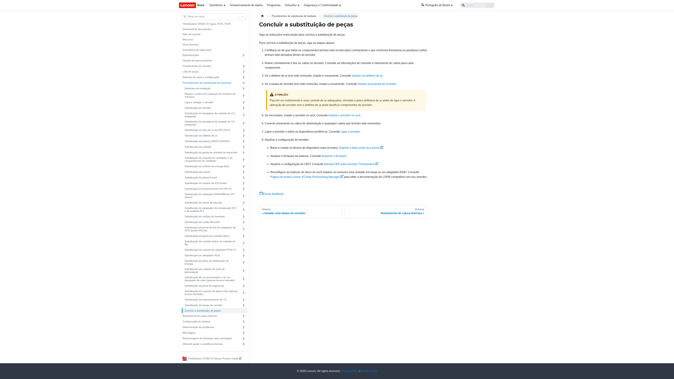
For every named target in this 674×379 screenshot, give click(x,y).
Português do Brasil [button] (437, 5)
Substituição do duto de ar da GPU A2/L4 (207, 130)
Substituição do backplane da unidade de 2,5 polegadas (210, 115)
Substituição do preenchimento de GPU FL (208, 188)
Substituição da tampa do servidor (204, 305)
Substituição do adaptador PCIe (202, 255)
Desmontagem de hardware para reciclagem (207, 338)
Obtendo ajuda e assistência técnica (203, 344)
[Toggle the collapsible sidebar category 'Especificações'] (243, 55)
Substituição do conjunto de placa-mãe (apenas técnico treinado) (211, 293)
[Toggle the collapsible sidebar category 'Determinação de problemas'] (243, 327)
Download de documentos (197, 29)
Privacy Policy (350, 371)
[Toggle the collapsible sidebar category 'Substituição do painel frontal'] (243, 177)
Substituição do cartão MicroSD (202, 222)
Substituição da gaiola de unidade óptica (207, 235)
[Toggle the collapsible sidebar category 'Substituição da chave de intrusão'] (243, 203)
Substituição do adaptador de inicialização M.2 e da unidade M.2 (210, 210)
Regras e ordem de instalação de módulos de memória (210, 95)
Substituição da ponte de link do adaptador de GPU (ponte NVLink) (210, 229)
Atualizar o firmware (334, 156)
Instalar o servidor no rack (344, 115)
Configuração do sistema (196, 321)
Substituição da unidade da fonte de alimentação (205, 271)
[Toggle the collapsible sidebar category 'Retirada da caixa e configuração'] (243, 77)
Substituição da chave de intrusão (203, 202)
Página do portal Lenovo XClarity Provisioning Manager (305, 176)
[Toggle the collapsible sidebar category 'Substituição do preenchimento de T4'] (243, 300)
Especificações (191, 55)
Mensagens (189, 332)
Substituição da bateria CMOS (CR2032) (207, 141)
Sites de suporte (192, 34)
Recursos (188, 39)
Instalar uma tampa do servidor (377, 83)
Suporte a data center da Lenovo (359, 147)
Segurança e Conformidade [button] (321, 5)
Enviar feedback (273, 193)
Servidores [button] (216, 5)
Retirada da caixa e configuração (201, 77)
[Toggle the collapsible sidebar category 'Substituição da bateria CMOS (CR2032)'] (243, 141)
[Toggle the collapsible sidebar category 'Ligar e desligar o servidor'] (243, 102)
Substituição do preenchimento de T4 (205, 299)
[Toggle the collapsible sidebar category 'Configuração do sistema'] (243, 321)
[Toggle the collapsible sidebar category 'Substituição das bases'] (243, 172)
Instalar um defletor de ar (367, 75)
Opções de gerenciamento (197, 60)
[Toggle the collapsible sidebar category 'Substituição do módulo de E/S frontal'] (243, 183)
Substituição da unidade (198, 146)
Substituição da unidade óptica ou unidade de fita (210, 243)
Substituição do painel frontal (201, 177)
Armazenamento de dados (246, 5)
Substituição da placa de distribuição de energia (207, 262)
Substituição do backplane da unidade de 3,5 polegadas (210, 123)
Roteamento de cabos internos (200, 315)
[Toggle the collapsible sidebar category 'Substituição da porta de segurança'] (243, 286)
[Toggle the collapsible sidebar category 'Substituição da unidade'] (243, 147)
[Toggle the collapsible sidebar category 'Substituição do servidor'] (243, 108)
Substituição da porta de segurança (204, 285)
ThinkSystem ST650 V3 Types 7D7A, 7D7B (206, 23)
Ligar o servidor (350, 131)
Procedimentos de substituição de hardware (207, 82)
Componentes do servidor (197, 66)
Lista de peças (191, 71)
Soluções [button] (291, 5)
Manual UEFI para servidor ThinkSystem (349, 164)
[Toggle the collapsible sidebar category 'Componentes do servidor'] (243, 66)
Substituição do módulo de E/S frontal (205, 183)
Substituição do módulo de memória (205, 216)
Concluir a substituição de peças (203, 310)
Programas (274, 5)
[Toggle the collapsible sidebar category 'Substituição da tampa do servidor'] (243, 305)
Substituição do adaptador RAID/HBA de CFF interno (210, 196)
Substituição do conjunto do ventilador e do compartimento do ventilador (209, 159)
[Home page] (262, 16)
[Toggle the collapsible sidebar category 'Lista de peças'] (243, 72)
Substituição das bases (197, 171)
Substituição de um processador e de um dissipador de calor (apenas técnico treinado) (210, 279)
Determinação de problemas (198, 327)
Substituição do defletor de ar (201, 135)
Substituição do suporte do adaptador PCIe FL (210, 249)
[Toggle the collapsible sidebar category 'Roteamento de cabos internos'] (243, 316)
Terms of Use (369, 371)
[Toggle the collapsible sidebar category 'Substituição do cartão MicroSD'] (243, 222)
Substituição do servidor (198, 107)
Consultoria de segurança (197, 49)
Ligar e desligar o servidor (199, 102)
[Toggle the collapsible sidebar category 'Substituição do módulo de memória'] (243, 216)
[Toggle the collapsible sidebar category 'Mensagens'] (243, 333)
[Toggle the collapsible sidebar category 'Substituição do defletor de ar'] (243, 136)
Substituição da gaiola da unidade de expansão (211, 152)
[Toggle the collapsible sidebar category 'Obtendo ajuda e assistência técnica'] (243, 344)
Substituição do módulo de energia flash (207, 166)
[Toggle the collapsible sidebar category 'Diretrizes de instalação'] (243, 88)
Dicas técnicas (191, 44)
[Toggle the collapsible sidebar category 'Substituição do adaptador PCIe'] (243, 255)
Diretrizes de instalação (198, 88)
